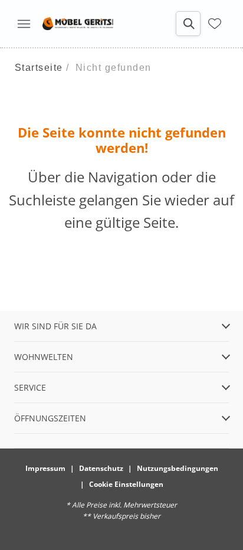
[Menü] (23, 23)
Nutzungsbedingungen (177, 468)
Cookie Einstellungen (126, 484)
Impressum (45, 468)
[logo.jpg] (77, 23)
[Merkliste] (214, 23)
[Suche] (188, 23)
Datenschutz (101, 468)
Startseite (39, 68)
